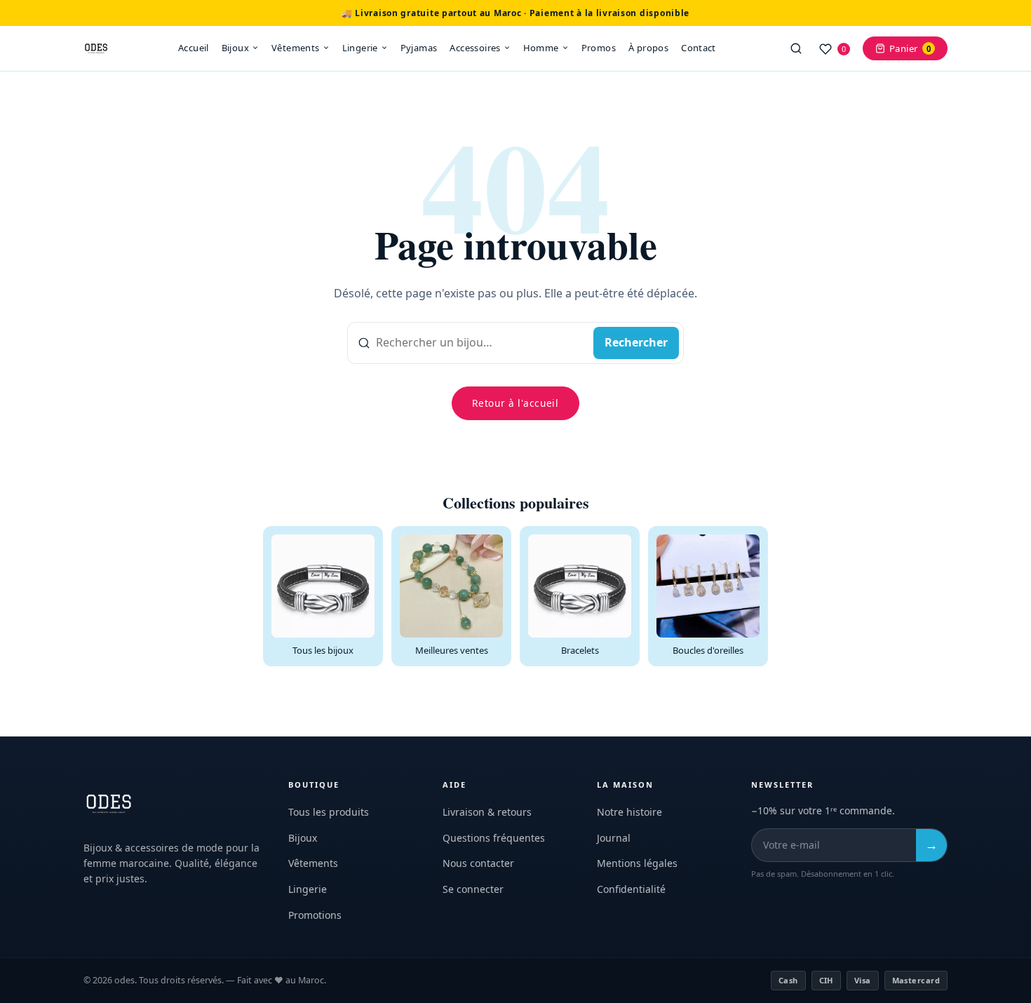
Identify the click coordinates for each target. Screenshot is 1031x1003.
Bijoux (235, 47)
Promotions (315, 915)
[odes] (96, 48)
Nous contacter (478, 863)
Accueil (193, 47)
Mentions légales (637, 863)
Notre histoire (629, 812)
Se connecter (473, 889)
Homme (541, 47)
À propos (648, 47)
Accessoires (475, 47)
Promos (598, 47)
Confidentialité (631, 889)
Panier (910, 48)
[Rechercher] (796, 48)
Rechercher (636, 342)
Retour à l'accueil (515, 403)
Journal (614, 837)
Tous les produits (328, 812)
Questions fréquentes (494, 837)
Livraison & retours (487, 812)
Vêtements (295, 47)
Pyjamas (419, 47)
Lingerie (360, 47)
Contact (698, 47)
